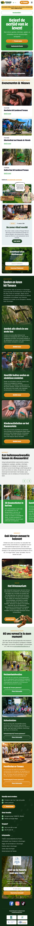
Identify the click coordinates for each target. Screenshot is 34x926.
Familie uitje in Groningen (9, 846)
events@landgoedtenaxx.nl (22, 646)
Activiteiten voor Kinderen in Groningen (13, 841)
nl (13, 2)
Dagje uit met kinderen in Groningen (12, 843)
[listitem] (14, 504)
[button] (24, 2)
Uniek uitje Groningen (8, 848)
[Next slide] (29, 481)
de (15, 2)
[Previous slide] (24, 481)
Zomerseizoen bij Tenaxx (9, 851)
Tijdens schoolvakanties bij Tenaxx (12, 839)
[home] (6, 2)
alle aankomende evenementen (14, 179)
